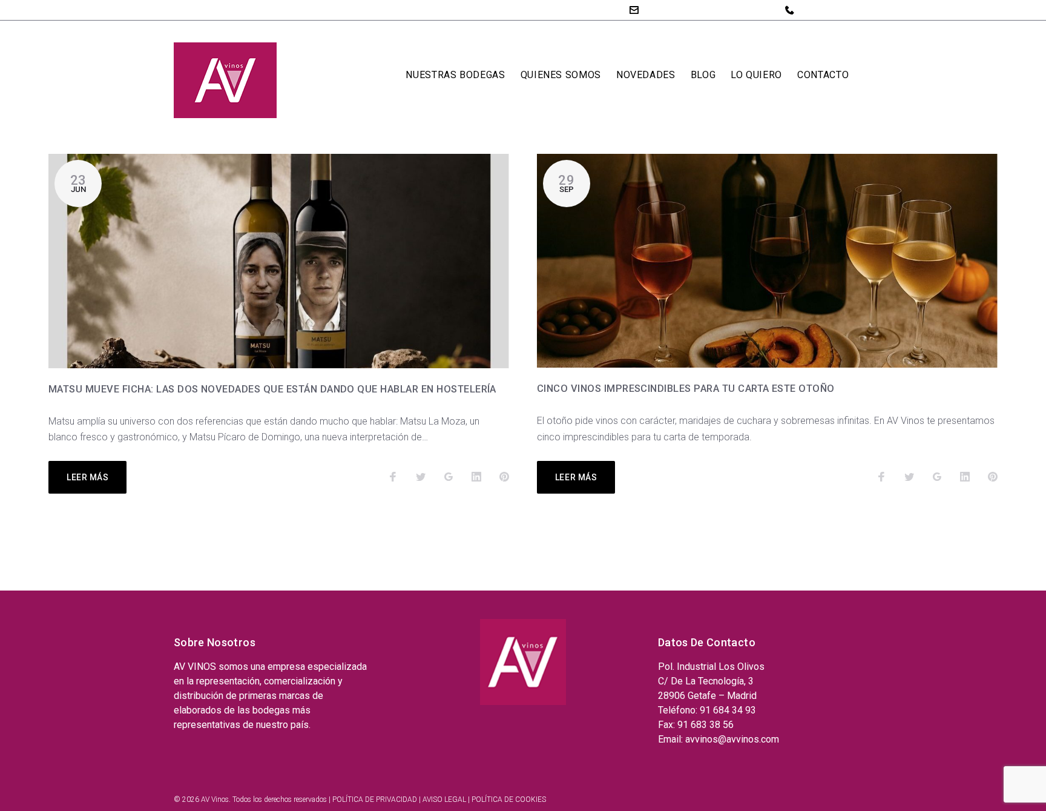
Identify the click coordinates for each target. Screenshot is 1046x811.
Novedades (646, 75)
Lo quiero (756, 75)
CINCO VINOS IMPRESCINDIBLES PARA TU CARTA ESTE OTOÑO (686, 388)
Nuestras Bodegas (455, 75)
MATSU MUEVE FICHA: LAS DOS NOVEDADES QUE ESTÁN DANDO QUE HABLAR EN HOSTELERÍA (272, 389)
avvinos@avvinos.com (692, 9)
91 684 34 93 (828, 10)
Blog (703, 75)
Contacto (823, 75)
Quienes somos (561, 75)
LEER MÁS (87, 477)
